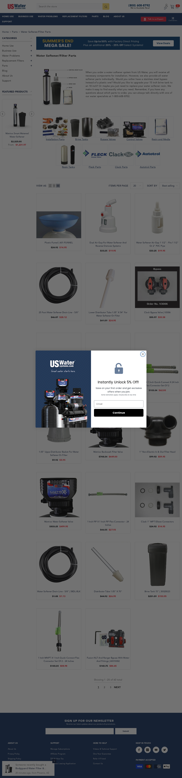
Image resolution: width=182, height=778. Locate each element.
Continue (119, 412)
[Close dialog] (142, 354)
